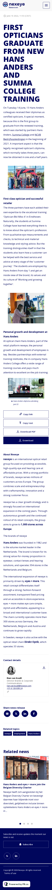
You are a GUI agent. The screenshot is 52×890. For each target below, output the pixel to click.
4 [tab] (32, 824)
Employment (19, 733)
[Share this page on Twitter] (16, 713)
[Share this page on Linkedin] (25, 713)
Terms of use (10, 873)
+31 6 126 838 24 (14, 688)
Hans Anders (34, 733)
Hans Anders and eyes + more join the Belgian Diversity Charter (24, 786)
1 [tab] (20, 824)
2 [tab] (24, 824)
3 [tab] (28, 824)
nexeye (7, 733)
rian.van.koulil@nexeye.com (19, 685)
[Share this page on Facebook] (34, 713)
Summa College (20, 134)
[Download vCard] (44, 667)
